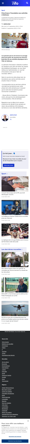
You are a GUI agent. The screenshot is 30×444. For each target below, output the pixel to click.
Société (4, 377)
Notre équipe (5, 342)
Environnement (6, 366)
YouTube (4, 351)
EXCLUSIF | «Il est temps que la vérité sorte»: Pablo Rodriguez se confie (15, 294)
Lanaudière (5, 399)
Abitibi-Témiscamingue (8, 387)
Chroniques (5, 345)
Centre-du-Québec (7, 391)
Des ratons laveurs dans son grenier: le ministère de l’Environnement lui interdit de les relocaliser (14, 270)
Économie (4, 364)
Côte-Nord (5, 405)
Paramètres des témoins (8, 355)
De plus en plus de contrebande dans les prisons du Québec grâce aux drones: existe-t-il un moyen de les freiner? (15, 319)
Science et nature (6, 375)
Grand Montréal (6, 397)
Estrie (3, 395)
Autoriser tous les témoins (15, 441)
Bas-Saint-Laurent (6, 389)
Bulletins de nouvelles (7, 344)
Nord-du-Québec (6, 403)
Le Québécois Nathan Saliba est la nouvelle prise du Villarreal (15, 217)
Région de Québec (7, 412)
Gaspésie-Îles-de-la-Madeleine (10, 414)
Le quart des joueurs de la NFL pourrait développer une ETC (13, 193)
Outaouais (4, 410)
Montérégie (5, 408)
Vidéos (3, 347)
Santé (3, 373)
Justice (4, 369)
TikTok (3, 353)
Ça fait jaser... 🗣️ (9, 153)
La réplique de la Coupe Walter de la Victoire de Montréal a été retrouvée (15, 241)
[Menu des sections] (2, 3)
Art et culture (5, 362)
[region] (15, 431)
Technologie (5, 381)
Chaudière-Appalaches (8, 393)
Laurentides (5, 406)
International (5, 367)
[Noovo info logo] (15, 3)
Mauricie (4, 401)
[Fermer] (28, 421)
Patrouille (4, 371)
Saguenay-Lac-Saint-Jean (9, 416)
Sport (3, 10)
